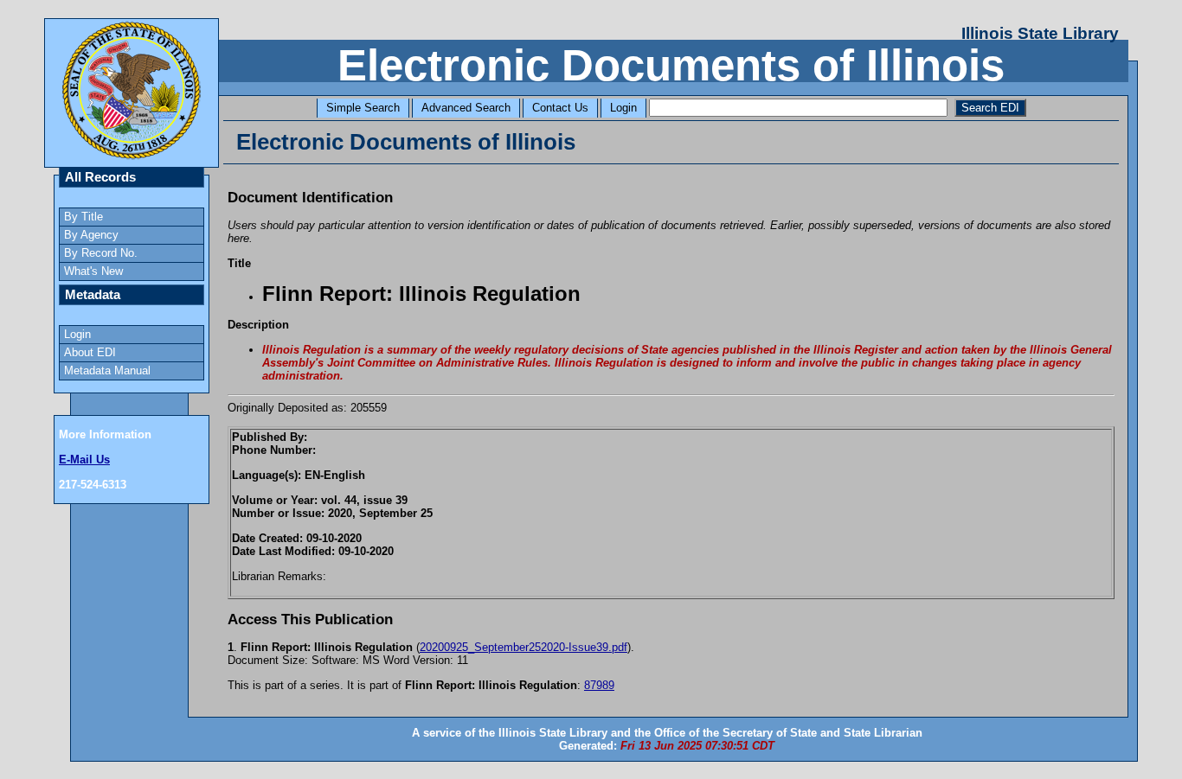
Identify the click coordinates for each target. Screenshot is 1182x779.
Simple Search (363, 107)
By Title (83, 216)
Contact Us (560, 107)
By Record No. (101, 252)
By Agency (91, 234)
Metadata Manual (107, 370)
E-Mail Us (84, 459)
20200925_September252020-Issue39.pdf (523, 647)
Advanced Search (466, 107)
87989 (599, 685)
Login (623, 107)
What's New (93, 271)
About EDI (90, 352)
